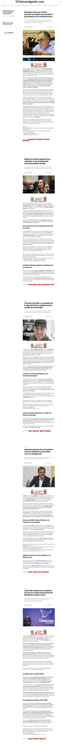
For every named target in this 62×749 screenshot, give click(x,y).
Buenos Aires (40, 638)
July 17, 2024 (37, 134)
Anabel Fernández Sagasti (33, 284)
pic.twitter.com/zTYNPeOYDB (31, 133)
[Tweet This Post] (48, 27)
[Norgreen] (8, 33)
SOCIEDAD (22, 5)
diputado (32, 560)
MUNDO (27, 5)
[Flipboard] (10, 16)
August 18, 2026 (43, 734)
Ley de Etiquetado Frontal (46, 284)
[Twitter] (7, 16)
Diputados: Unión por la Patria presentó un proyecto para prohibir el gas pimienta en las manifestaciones (8, 12)
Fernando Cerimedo (38, 349)
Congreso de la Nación (40, 139)
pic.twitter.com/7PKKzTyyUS (45, 668)
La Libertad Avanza (43, 738)
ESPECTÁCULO (39, 5)
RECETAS (56, 5)
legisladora (26, 210)
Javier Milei (50, 349)
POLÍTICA (12, 5)
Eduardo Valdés (26, 70)
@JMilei (25, 546)
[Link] (50, 27)
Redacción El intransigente (29, 26)
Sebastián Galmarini (30, 499)
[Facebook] (4, 16)
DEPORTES (32, 5)
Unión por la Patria (48, 68)
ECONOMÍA (17, 5)
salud (52, 284)
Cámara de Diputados (32, 139)
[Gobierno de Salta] (38, 66)
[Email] (13, 16)
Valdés (37, 117)
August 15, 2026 (43, 669)
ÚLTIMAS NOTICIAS (5, 5)
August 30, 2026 (43, 260)
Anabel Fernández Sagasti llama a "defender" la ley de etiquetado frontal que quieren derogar (8, 23)
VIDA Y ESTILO (50, 5)
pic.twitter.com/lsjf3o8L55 (28, 732)
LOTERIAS (44, 5)
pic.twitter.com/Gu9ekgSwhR (40, 259)
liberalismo (47, 639)
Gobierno (40, 284)
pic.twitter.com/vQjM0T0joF (29, 407)
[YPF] (39, 59)
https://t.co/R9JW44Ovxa (47, 549)
